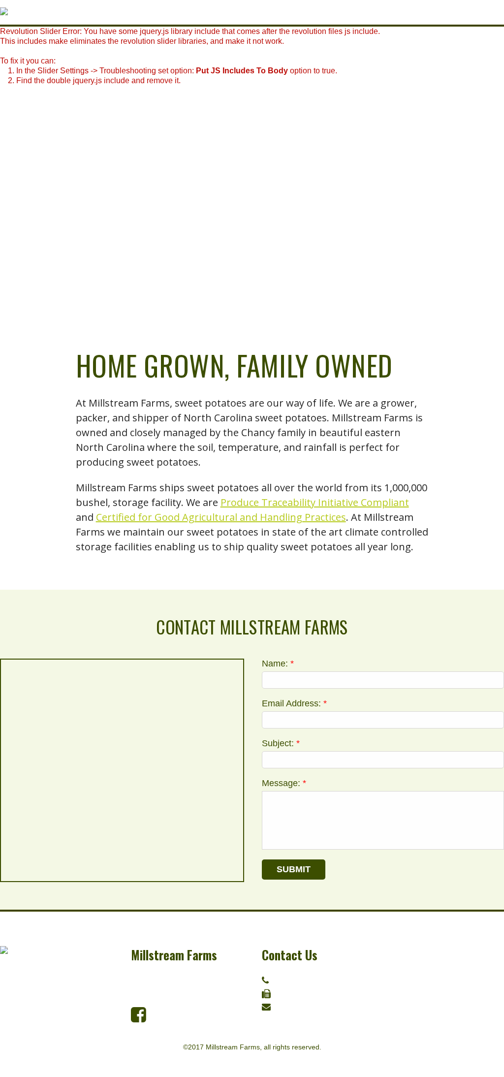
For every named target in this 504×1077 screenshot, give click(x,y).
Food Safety (421, 1011)
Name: (278, 663)
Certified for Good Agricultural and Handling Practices (221, 517)
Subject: (281, 743)
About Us (414, 965)
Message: (284, 783)
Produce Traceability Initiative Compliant (314, 502)
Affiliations (420, 980)
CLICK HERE (308, 1007)
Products (416, 950)
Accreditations (428, 996)
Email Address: (294, 703)
